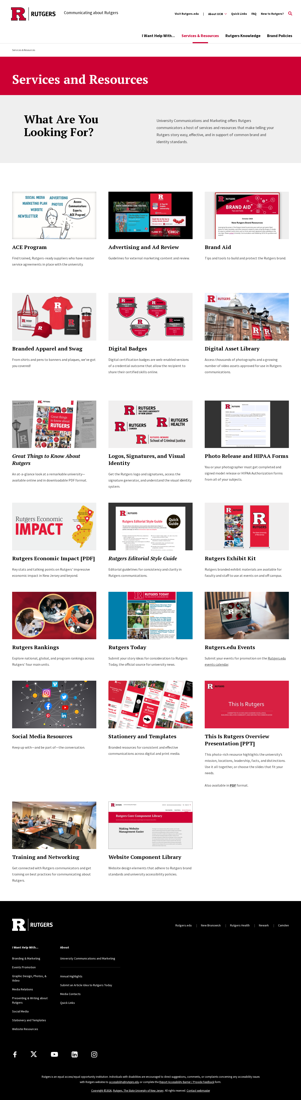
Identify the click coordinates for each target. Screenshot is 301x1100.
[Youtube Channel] (54, 1054)
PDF (233, 785)
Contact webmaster (198, 1091)
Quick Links (239, 14)
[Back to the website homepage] (33, 14)
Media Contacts (70, 994)
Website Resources (25, 1029)
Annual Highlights (71, 976)
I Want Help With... (158, 35)
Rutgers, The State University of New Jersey (138, 1091)
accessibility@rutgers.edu (124, 1082)
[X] (33, 1054)
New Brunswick (211, 925)
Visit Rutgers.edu (187, 14)
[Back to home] (41, 925)
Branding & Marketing (26, 958)
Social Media (20, 1011)
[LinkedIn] (75, 1054)
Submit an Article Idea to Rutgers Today (86, 985)
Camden (283, 925)
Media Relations (22, 989)
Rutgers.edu (183, 925)
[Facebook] (15, 1054)
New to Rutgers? (272, 14)
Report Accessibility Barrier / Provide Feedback (186, 1082)
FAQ (253, 14)
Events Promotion (24, 967)
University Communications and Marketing (87, 958)
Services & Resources (200, 35)
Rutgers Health (240, 925)
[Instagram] (94, 1054)
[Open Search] (290, 13)
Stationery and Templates (29, 1020)
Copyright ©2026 (101, 1091)
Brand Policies (279, 35)
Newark (264, 925)
